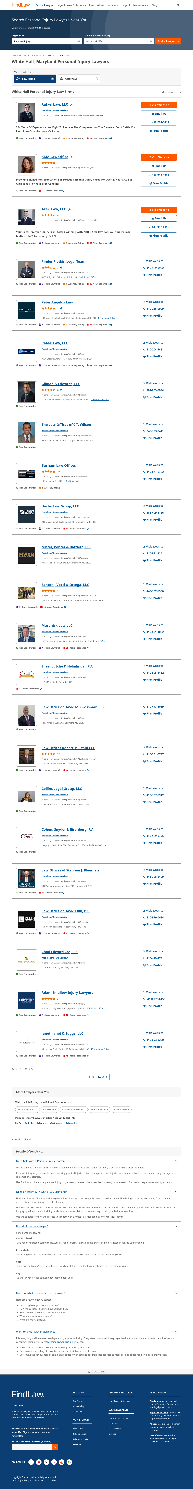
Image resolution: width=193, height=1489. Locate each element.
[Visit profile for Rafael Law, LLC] (26, 112)
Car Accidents (49, 1109)
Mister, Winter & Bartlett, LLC (66, 547)
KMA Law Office (55, 156)
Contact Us (77, 1411)
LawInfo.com (156, 1435)
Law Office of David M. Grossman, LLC (73, 707)
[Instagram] (54, 1462)
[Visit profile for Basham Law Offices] (26, 473)
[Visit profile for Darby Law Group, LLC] (26, 514)
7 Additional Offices (97, 641)
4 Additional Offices (96, 845)
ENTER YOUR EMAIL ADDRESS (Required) (31, 1441)
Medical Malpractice (27, 1109)
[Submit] (55, 1447)
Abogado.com (157, 1424)
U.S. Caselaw (115, 1428)
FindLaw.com (156, 1401)
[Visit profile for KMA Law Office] (26, 164)
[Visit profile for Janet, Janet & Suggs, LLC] (26, 1041)
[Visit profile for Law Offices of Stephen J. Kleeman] (26, 878)
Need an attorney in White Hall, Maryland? (41, 1191)
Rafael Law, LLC (55, 104)
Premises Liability (99, 1109)
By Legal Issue (79, 1434)
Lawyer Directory (19, 55)
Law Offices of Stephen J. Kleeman (70, 870)
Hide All (27, 1139)
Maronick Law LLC (57, 625)
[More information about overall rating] (61, 267)
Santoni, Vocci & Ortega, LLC (65, 584)
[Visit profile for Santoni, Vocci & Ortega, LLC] (26, 592)
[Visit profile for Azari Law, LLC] (26, 217)
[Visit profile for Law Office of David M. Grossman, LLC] (26, 715)
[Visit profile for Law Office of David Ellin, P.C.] (26, 919)
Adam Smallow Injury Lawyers (67, 992)
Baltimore (41, 1123)
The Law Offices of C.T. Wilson (66, 424)
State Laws (114, 1423)
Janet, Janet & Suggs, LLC (62, 1033)
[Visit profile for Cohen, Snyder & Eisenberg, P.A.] (26, 837)
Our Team (77, 1401)
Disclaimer (39, 1480)
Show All (16, 1139)
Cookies (52, 1480)
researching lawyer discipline (59, 1341)
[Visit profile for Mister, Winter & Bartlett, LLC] (26, 555)
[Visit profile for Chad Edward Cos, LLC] (26, 960)
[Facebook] (31, 1462)
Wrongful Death (121, 1109)
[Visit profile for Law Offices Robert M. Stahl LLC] (26, 756)
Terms (15, 1480)
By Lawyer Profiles (80, 1439)
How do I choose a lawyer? (32, 1226)
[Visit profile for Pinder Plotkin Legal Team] (26, 269)
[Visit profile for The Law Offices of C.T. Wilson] (26, 432)
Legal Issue (18, 35)
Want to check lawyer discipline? (35, 1331)
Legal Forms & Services (119, 1401)
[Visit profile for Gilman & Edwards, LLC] (26, 392)
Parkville (29, 1123)
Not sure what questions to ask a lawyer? (41, 1293)
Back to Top (98, 1371)
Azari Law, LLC (54, 209)
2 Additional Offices (88, 277)
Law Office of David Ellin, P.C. (66, 911)
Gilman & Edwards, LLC (61, 383)
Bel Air (18, 1123)
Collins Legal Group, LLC (62, 788)
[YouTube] (39, 1462)
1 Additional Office (106, 318)
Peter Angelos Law (57, 302)
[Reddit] (61, 1462)
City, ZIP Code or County (97, 35)
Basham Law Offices (59, 465)
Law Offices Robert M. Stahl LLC (68, 747)
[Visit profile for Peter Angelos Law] (26, 310)
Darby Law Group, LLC (60, 506)
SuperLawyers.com (159, 1412)
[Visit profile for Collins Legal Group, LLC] (26, 796)
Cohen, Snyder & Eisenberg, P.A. (68, 829)
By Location (77, 1428)
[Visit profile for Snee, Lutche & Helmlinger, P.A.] (26, 674)
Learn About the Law (118, 1418)
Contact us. (39, 1417)
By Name (76, 1444)
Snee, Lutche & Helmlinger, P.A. (68, 666)
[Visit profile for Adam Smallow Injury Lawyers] (26, 1000)
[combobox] (47, 41)
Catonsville (71, 1123)
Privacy (26, 1480)
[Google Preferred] (69, 1462)
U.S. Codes (114, 1434)
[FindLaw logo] (22, 5)
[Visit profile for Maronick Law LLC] (26, 633)
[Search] (178, 5)
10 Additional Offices (100, 1049)
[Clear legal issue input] (79, 41)
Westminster (56, 1123)
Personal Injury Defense (73, 1109)
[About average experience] (111, 138)
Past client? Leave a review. (55, 110)
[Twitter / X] (46, 1462)
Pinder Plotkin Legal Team (63, 261)
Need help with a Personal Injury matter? (40, 1161)
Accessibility (78, 1406)
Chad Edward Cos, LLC (60, 951)
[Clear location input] (151, 41)
